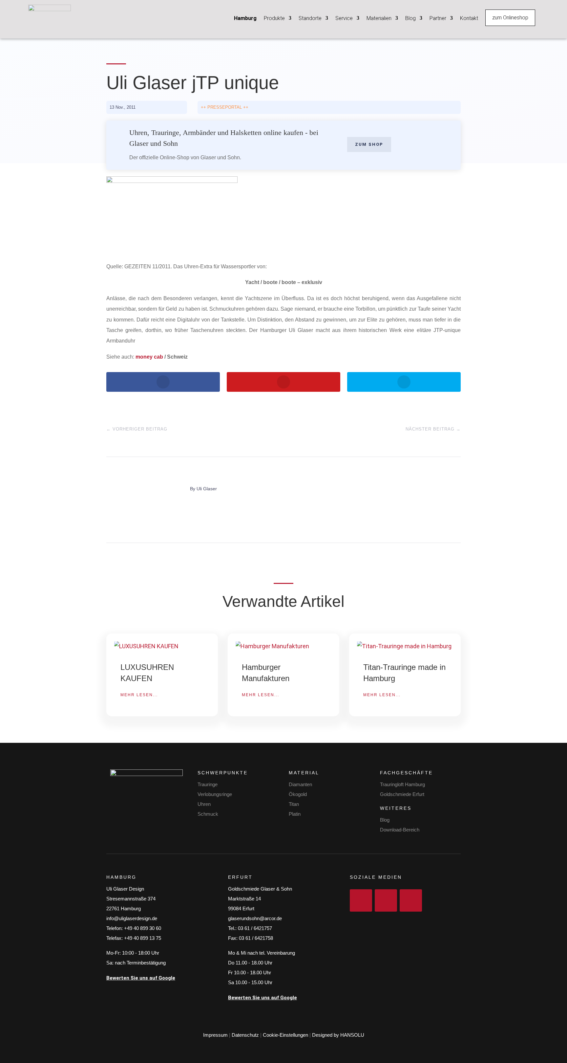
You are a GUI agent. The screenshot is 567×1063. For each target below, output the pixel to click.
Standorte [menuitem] (310, 18)
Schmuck (208, 814)
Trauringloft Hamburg (402, 784)
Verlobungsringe (215, 794)
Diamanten (300, 784)
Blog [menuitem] (410, 18)
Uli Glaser (207, 488)
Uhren (204, 804)
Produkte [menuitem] (274, 18)
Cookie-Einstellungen (285, 1035)
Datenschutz (245, 1035)
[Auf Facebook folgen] (361, 900)
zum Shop (369, 144)
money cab (149, 357)
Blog (384, 820)
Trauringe (208, 784)
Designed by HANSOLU (338, 1035)
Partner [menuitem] (438, 18)
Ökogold (298, 794)
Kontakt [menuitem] (469, 18)
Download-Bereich (399, 829)
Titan (294, 804)
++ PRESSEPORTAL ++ (224, 107)
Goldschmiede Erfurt (402, 794)
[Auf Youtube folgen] (411, 900)
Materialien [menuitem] (379, 18)
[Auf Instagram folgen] (386, 900)
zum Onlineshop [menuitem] (510, 17)
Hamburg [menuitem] (245, 18)
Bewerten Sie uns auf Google (140, 978)
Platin (295, 814)
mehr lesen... (139, 695)
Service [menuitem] (344, 18)
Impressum (215, 1035)
